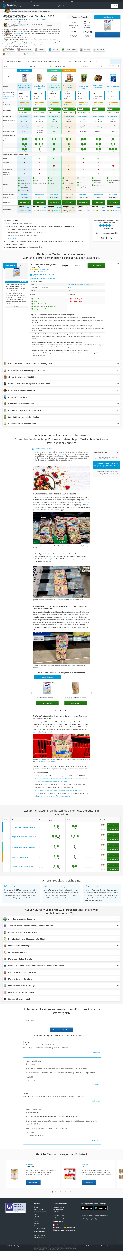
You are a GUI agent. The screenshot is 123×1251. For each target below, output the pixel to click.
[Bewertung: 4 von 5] (109, 225)
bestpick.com (72, 1230)
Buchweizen (41, 761)
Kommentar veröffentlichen (61, 1030)
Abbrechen (78, 1030)
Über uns (36, 1207)
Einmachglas (49, 559)
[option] (34, 1174)
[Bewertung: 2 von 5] (103, 225)
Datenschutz (105, 1245)
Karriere (36, 1216)
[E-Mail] (85, 61)
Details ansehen (107, 35)
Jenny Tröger (15, 10)
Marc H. (13, 32)
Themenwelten (38, 1219)
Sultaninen (73, 665)
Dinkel (53, 761)
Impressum (114, 1245)
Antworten (96, 1053)
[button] (55, 710)
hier (107, 1215)
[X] (96, 61)
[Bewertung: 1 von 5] (100, 225)
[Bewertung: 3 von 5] (106, 225)
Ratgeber (36, 1223)
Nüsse (67, 620)
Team (35, 1214)
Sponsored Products (40, 1235)
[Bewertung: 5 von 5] (112, 225)
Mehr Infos (89, 1)
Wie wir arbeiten (39, 1209)
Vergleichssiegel (39, 1237)
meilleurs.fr (58, 1227)
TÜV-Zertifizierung (39, 1228)
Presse (36, 1221)
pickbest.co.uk (59, 1230)
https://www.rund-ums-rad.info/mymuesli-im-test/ (53, 796)
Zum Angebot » (24, 202)
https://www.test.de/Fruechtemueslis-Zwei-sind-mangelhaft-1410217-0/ (58, 790)
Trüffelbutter (30, 1166)
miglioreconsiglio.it (60, 1225)
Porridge (85, 1166)
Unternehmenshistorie (41, 1212)
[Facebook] (90, 61)
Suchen (114, 6)
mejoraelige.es (70, 1227)
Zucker (62, 452)
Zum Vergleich (33, 1182)
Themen (36, 1226)
